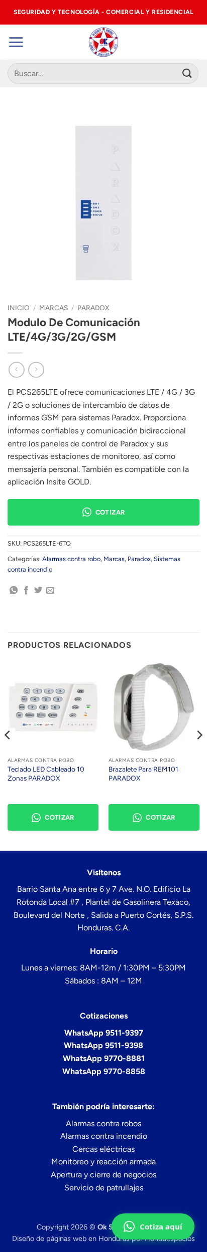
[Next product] (16, 369)
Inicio (19, 308)
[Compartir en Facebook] (26, 590)
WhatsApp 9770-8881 (104, 1058)
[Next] (199, 754)
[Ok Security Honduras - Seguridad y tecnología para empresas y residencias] (103, 42)
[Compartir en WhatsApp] (14, 590)
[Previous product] (36, 369)
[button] (16, 42)
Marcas (53, 308)
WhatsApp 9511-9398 (103, 1045)
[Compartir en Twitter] (38, 590)
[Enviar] (187, 73)
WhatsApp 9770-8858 (103, 1071)
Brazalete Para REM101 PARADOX (143, 773)
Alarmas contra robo (71, 559)
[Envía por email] (50, 590)
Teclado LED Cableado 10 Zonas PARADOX (46, 773)
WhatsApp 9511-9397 (103, 1033)
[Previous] (8, 754)
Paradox (93, 308)
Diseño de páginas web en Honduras (71, 1238)
